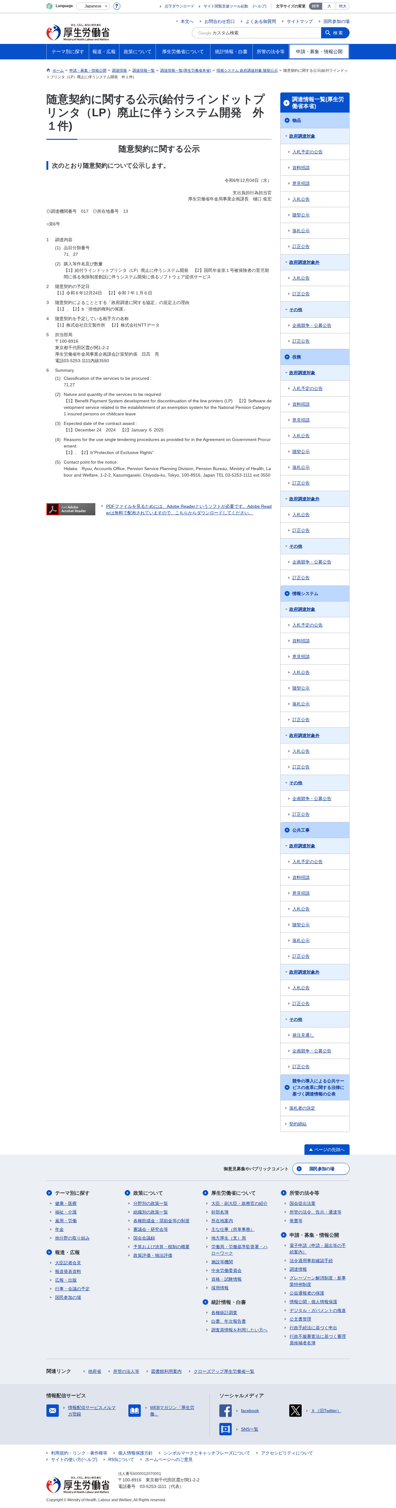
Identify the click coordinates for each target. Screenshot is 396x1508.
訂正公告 (301, 246)
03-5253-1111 (153, 1486)
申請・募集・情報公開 (314, 1235)
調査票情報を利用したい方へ (239, 1329)
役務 (296, 356)
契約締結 (298, 1123)
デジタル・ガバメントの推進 (318, 1310)
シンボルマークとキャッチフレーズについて (207, 1452)
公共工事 (301, 830)
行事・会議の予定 (72, 1288)
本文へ (187, 21)
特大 (342, 6)
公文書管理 (300, 1319)
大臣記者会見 (68, 1262)
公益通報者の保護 (307, 1293)
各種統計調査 (224, 1312)
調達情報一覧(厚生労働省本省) (318, 102)
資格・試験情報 (226, 1279)
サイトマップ (300, 21)
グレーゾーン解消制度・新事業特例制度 (318, 1281)
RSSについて (121, 1459)
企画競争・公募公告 (311, 325)
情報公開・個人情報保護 (313, 1301)
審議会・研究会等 (150, 1229)
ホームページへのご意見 (169, 1459)
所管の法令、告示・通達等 (316, 1212)
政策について (148, 1193)
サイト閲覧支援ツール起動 (226, 6)
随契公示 (301, 214)
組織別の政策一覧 (150, 1212)
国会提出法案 (303, 1203)
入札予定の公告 (307, 151)
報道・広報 (67, 1252)
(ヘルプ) (259, 6)
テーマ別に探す (72, 1193)
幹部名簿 (220, 1212)
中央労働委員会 (226, 1270)
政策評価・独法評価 (152, 1255)
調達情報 (298, 1269)
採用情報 (220, 1287)
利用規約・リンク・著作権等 (79, 1452)
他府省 (94, 1371)
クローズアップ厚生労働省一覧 (224, 1371)
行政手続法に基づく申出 (313, 1327)
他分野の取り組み (72, 1238)
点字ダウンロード (179, 6)
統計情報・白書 (228, 1302)
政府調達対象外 (304, 262)
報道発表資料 (68, 1271)
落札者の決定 (302, 1108)
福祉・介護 (66, 1212)
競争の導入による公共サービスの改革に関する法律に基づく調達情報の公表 (318, 1087)
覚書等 (296, 1220)
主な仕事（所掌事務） (233, 1229)
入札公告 (301, 199)
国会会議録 (144, 1238)
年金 (59, 1229)
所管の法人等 (126, 1371)
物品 (296, 120)
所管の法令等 (304, 1193)
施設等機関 (222, 1261)
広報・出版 (66, 1280)
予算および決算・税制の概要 (161, 1246)
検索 (338, 32)
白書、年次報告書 (228, 1321)
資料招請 (301, 167)
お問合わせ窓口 (219, 21)
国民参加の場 (337, 21)
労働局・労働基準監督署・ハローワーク (239, 1250)
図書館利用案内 (166, 1371)
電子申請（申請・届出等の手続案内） (318, 1248)
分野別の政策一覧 (150, 1203)
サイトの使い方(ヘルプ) (74, 1459)
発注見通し (303, 1035)
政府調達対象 (302, 136)
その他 (295, 309)
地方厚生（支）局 (228, 1238)
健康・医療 (66, 1203)
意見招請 (301, 183)
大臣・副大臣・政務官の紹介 (239, 1203)
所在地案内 (222, 1220)
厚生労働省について (233, 1193)
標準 (315, 6)
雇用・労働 (66, 1220)
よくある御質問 (261, 21)
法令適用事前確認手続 (311, 1260)
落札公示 (301, 230)
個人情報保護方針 (135, 1452)
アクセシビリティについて (287, 1452)
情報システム (305, 593)
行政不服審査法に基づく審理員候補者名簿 (318, 1339)
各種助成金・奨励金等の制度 (161, 1220)
